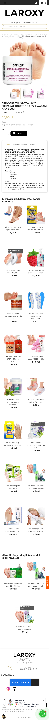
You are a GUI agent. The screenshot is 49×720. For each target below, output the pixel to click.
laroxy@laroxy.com (28, 662)
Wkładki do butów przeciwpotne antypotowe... (36, 315)
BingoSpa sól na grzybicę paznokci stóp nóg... (13, 315)
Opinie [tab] (32, 144)
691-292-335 (33, 23)
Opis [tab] (8, 144)
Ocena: (4, 112)
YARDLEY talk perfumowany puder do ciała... (36, 445)
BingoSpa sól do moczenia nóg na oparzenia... (13, 402)
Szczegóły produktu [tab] (20, 144)
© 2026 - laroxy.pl (24, 717)
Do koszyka (18, 133)
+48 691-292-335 (27, 669)
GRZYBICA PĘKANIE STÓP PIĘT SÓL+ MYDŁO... (13, 359)
